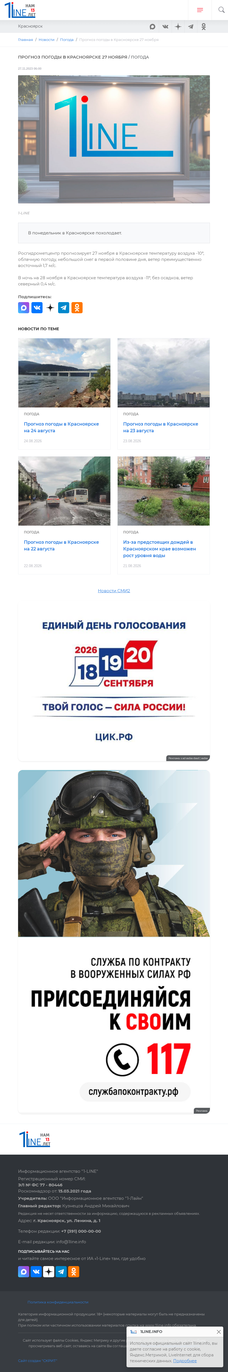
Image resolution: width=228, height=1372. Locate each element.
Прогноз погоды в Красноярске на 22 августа (61, 546)
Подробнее (185, 1360)
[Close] (219, 1332)
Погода (31, 414)
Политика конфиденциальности (58, 1302)
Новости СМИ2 (114, 590)
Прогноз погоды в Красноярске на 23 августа (160, 427)
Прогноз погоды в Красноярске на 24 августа (61, 427)
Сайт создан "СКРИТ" (37, 1360)
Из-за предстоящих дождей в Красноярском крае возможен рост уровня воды (159, 549)
